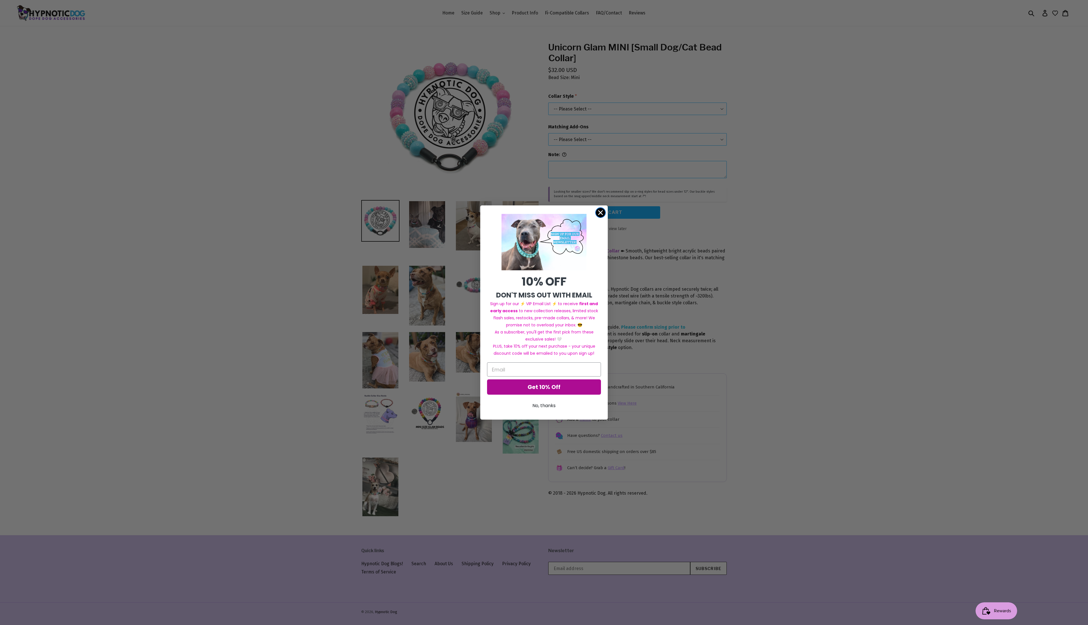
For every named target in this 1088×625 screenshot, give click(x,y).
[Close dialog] (600, 213)
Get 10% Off (544, 387)
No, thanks (544, 405)
